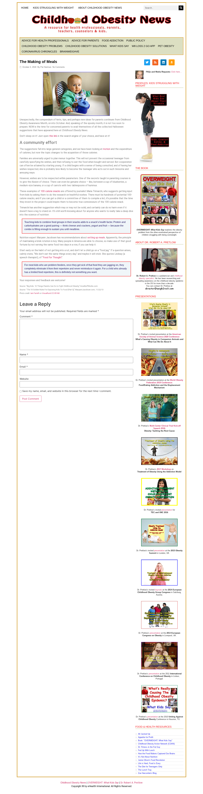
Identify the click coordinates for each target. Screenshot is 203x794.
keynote (158, 590)
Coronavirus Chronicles (39, 51)
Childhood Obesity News (73, 782)
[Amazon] (172, 62)
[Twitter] (147, 62)
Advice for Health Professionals (45, 40)
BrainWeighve (69, 51)
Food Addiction (112, 40)
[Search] (181, 7)
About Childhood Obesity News (100, 7)
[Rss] (155, 62)
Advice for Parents (85, 40)
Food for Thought (52, 257)
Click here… (176, 72)
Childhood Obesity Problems (42, 46)
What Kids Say (119, 46)
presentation (167, 510)
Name (24, 354)
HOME (25, 7)
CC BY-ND (56, 293)
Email (24, 366)
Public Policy (135, 40)
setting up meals (96, 237)
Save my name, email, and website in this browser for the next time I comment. (66, 391)
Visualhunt (46, 293)
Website (24, 379)
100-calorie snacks (50, 191)
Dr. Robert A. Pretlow (131, 782)
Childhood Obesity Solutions (86, 46)
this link (53, 136)
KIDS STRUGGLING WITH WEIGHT (53, 7)
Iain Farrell (34, 293)
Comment (26, 316)
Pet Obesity (166, 46)
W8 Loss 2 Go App (143, 46)
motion (106, 149)
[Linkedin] (163, 62)
